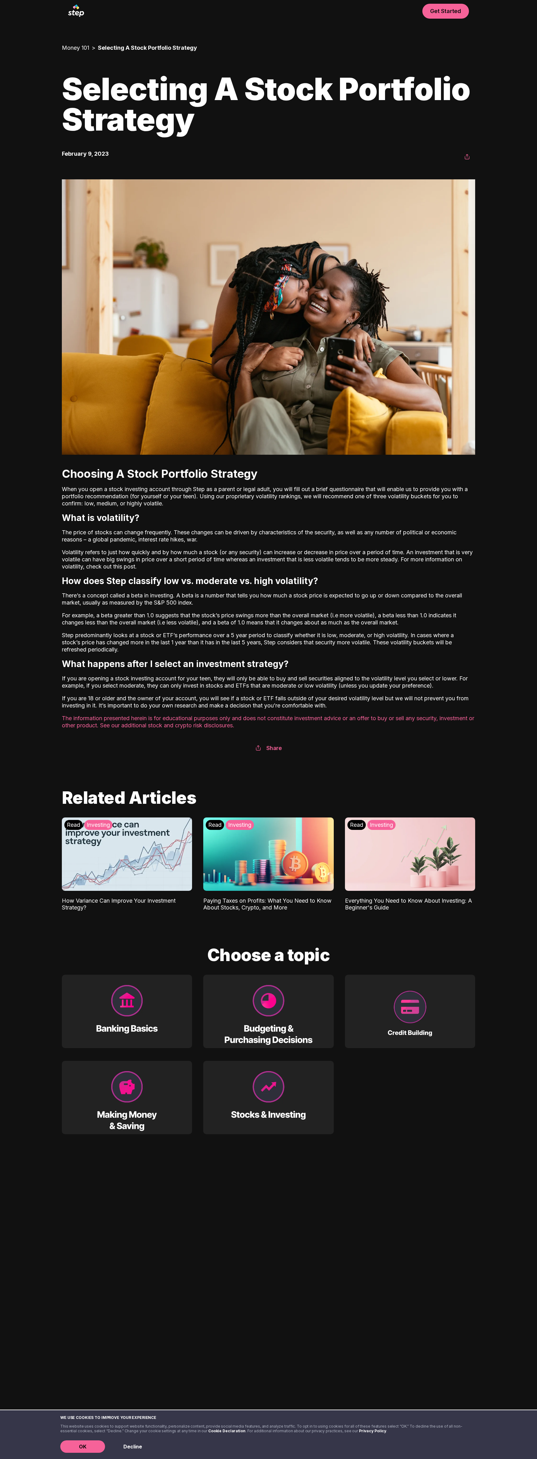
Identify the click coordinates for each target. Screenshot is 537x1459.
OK (82, 1446)
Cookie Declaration (227, 1431)
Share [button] (274, 748)
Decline (132, 1446)
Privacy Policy (372, 1431)
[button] (467, 157)
